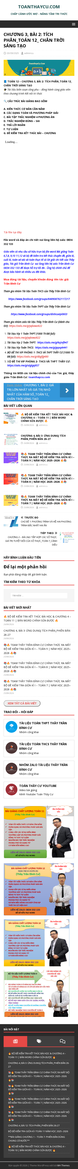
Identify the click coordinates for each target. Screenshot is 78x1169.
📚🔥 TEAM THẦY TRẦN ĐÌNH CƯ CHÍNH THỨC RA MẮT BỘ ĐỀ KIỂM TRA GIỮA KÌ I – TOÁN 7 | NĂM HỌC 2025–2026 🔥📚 (47, 500)
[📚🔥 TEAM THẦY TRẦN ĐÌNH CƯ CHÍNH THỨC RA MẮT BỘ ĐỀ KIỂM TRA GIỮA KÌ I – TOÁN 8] (11, 482)
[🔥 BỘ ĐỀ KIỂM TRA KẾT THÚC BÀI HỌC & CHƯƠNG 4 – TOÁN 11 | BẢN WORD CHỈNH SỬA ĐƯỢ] (11, 421)
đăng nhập (21, 574)
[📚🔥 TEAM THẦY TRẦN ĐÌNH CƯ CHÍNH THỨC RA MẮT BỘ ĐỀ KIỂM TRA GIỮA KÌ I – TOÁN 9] (11, 461)
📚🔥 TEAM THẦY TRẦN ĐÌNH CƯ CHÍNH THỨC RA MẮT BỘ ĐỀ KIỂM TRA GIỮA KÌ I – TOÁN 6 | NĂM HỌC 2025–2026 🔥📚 (38, 1115)
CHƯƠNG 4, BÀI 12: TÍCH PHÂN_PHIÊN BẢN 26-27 (33, 1125)
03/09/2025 (13, 53)
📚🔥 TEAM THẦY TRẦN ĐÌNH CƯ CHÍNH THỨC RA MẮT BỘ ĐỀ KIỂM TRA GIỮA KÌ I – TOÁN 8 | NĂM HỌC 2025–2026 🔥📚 (47, 478)
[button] (73, 24)
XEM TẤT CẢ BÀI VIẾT (22, 703)
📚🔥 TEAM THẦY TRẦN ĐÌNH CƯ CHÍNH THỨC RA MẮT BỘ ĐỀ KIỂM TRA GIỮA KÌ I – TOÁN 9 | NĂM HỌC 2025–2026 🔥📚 (47, 457)
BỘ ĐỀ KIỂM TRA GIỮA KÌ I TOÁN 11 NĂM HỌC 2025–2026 (38, 1131)
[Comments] (62, 1041)
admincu (29, 53)
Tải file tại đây (13, 232)
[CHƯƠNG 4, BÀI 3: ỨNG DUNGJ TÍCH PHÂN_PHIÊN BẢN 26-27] (11, 442)
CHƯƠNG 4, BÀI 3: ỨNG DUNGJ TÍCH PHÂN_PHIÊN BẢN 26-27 (43, 437)
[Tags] (39, 1041)
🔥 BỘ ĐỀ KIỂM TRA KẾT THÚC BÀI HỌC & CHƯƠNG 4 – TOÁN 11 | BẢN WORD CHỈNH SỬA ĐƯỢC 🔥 (46, 418)
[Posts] (15, 1041)
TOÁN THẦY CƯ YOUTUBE (37, 786)
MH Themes (63, 1165)
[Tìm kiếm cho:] (39, 596)
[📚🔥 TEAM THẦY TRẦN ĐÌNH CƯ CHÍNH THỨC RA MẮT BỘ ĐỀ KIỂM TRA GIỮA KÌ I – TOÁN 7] (11, 503)
